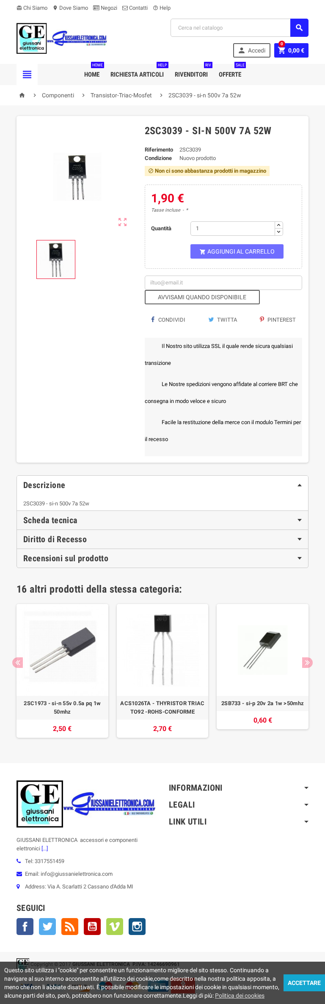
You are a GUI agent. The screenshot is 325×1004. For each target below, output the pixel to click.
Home (93, 71)
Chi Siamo (32, 8)
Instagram (137, 926)
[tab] (162, 485)
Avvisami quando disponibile (202, 297)
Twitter (47, 926)
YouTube (92, 926)
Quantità (161, 228)
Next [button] (307, 662)
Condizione (158, 158)
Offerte (232, 71)
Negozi (108, 8)
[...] (44, 848)
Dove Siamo (70, 8)
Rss (69, 926)
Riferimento (159, 149)
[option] (62, 671)
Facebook (25, 926)
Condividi (171, 320)
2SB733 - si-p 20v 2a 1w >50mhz (262, 703)
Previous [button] (17, 662)
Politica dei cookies (239, 995)
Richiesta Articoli (138, 71)
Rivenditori (193, 71)
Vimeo (114, 926)
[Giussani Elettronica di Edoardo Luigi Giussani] (62, 38)
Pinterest (281, 320)
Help (162, 8)
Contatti (138, 8)
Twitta (226, 320)
